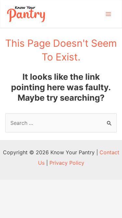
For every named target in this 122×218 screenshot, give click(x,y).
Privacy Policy (66, 162)
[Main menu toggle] (108, 14)
